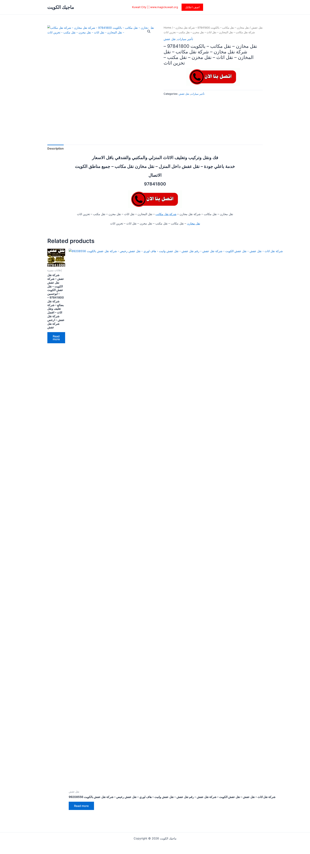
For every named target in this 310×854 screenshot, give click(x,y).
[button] (192, 7)
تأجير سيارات (185, 39)
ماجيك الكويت (60, 7)
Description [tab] (55, 148)
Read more (56, 337)
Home (167, 27)
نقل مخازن (193, 223)
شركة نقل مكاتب (166, 214)
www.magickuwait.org (164, 7)
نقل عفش (257, 27)
